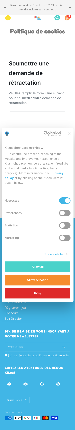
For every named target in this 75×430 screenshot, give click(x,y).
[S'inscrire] (64, 347)
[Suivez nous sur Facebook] (9, 383)
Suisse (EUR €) (15, 399)
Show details (53, 254)
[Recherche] (57, 17)
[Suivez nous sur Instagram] (25, 383)
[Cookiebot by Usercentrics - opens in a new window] (45, 133)
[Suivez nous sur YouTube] (41, 383)
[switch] (64, 213)
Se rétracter (13, 318)
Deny (37, 293)
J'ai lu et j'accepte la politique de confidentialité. (38, 355)
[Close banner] (69, 133)
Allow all (38, 266)
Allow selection (37, 280)
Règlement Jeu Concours (15, 310)
